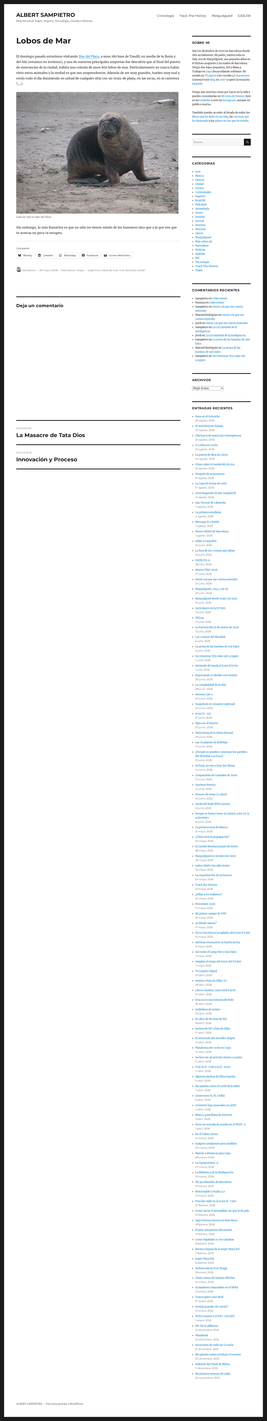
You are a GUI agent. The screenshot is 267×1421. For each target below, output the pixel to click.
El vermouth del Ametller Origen (215, 1038)
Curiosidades (203, 192)
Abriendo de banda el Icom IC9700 (216, 665)
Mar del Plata (89, 56)
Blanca (199, 175)
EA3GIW (244, 16)
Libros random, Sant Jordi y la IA (215, 990)
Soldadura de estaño (207, 1009)
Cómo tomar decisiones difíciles (215, 1278)
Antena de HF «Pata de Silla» (213, 1028)
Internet (200, 229)
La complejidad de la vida (210, 685)
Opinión (200, 254)
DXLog (199, 617)
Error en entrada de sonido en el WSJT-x (220, 1124)
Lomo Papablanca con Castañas (214, 1239)
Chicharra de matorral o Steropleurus (218, 435)
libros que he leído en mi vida (210, 116)
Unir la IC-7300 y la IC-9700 (212, 1067)
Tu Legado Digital (206, 971)
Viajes (80, 270)
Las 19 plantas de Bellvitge (211, 742)
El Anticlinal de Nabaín (209, 426)
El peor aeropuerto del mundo (213, 1230)
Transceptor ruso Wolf (209, 1297)
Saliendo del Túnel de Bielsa (212, 1364)
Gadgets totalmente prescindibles (216, 1143)
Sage (209, 71)
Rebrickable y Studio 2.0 (210, 1191)
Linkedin (205, 100)
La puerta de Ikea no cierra (211, 454)
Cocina (199, 188)
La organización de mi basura (213, 875)
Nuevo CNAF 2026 (206, 569)
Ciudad (199, 184)
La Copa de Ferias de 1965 (211, 483)
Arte (198, 171)
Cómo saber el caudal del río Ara (215, 464)
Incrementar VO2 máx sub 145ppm (216, 656)
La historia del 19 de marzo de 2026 (217, 627)
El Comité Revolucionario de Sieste (216, 846)
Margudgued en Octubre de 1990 (215, 856)
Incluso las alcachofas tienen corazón (218, 1057)
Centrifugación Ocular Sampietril (215, 493)
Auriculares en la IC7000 (210, 608)
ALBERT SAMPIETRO (45, 15)
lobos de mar (109, 270)
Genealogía (202, 208)
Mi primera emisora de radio (212, 1373)
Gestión (200, 217)
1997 (223, 79)
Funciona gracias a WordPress (64, 1404)
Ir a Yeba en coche (206, 445)
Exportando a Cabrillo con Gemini (216, 675)
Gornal (199, 221)
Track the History (206, 884)
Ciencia (199, 180)
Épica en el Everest (206, 723)
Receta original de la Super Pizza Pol (217, 1249)
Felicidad (200, 204)
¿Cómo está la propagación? (212, 837)
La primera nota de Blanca (211, 827)
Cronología (165, 16)
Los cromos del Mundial (210, 637)
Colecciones (219, 298)
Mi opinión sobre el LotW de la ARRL (217, 1086)
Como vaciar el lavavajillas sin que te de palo (222, 1210)
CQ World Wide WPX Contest (212, 804)
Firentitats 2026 (205, 904)
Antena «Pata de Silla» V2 (211, 980)
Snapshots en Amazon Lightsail (215, 704)
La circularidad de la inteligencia (225, 335)
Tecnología (202, 262)
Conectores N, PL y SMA (210, 1095)
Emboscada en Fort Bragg (211, 1268)
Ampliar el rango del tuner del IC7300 (218, 961)
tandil (141, 270)
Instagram (229, 100)
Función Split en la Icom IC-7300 (215, 1201)
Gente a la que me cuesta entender (227, 323)
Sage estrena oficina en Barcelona (216, 1220)
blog (212, 79)
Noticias (200, 249)
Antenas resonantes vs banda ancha (217, 942)
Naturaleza (68, 270)
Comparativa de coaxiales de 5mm (216, 775)
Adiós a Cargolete (206, 541)
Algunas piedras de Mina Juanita (215, 1076)
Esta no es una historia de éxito (214, 1000)
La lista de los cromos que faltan (215, 550)
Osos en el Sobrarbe (207, 416)
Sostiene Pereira (205, 785)
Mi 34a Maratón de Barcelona (213, 1182)
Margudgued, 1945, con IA (211, 589)
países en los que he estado (231, 120)
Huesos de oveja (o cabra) (211, 794)
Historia (200, 225)
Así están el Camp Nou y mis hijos (216, 952)
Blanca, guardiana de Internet (213, 1115)
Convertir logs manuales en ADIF (215, 1105)
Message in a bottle (207, 522)
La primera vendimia (208, 512)
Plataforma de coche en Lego (213, 1047)
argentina (94, 270)
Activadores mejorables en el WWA (216, 1287)
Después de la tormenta (209, 474)
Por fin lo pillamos (206, 1325)
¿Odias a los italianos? (208, 894)
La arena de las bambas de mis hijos (217, 646)
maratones (242, 75)
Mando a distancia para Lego (213, 1153)
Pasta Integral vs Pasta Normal (214, 732)
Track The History (192, 16)
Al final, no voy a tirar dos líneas (215, 765)
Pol (197, 258)
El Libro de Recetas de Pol (211, 1019)
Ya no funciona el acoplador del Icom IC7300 (222, 932)
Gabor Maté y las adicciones (212, 865)
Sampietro (29, 270)
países (212, 75)
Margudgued (222, 16)
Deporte (200, 196)
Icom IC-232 (203, 713)
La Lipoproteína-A (206, 1163)
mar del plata (127, 270)
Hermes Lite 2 (204, 694)
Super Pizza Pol (204, 1258)
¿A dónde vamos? (206, 923)
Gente (199, 212)
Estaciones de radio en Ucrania (214, 1345)
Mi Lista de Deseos (232, 96)
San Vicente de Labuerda (210, 502)
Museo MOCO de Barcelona (211, 531)
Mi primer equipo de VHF (210, 913)
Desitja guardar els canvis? (211, 1306)
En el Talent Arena (206, 1134)
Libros (199, 233)
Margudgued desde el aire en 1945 (216, 598)
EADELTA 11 (202, 560)
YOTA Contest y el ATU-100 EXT (215, 1316)
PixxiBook (201, 1335)
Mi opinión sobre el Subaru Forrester (218, 1354)
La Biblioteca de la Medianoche (214, 1172)
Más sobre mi (203, 241)
